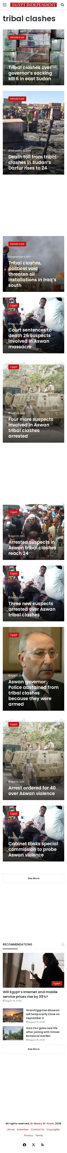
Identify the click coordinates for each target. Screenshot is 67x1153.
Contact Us (37, 1129)
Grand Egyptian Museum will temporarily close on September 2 (43, 1014)
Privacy (28, 1135)
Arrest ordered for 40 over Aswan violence (32, 791)
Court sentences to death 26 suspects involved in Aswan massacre (30, 338)
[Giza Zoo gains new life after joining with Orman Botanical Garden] (13, 1033)
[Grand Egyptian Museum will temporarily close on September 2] (13, 1015)
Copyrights (53, 1129)
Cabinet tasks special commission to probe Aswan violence (33, 849)
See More (33, 1049)
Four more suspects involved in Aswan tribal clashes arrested (30, 427)
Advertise (22, 1129)
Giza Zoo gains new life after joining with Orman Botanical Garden (43, 1032)
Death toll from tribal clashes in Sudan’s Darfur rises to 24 (32, 162)
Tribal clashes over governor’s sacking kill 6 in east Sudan (30, 73)
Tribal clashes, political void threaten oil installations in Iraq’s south (32, 274)
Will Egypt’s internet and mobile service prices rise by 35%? (30, 994)
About (11, 1129)
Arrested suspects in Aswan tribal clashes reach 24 (32, 547)
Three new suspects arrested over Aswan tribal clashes (31, 609)
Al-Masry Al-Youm (42, 1123)
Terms (39, 1135)
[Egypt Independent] (33, 5)
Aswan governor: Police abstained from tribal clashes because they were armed (33, 693)
